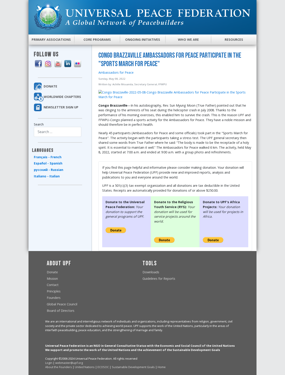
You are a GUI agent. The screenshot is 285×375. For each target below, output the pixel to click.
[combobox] (57, 132)
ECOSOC (103, 367)
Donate (52, 272)
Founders (54, 298)
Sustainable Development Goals (133, 367)
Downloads (150, 272)
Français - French (47, 157)
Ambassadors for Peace (116, 72)
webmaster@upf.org (69, 363)
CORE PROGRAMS (97, 39)
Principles (54, 291)
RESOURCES (234, 39)
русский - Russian (48, 170)
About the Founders (58, 367)
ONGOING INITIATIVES (142, 39)
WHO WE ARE (188, 39)
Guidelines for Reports (158, 278)
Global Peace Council (62, 304)
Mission (52, 278)
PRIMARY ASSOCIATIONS (51, 39)
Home (162, 367)
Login (48, 363)
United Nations (85, 367)
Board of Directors (60, 310)
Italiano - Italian (47, 176)
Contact (53, 285)
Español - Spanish (48, 163)
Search (39, 124)
